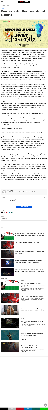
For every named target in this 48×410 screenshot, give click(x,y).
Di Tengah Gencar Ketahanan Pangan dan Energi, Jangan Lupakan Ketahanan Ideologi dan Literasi (33, 285)
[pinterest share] (7, 212)
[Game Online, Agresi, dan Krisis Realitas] (7, 245)
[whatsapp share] (12, 212)
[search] (46, 2)
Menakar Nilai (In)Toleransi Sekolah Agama (33, 309)
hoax (11, 223)
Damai (7, 223)
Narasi (8, 5)
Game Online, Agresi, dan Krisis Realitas (27, 242)
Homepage (3, 5)
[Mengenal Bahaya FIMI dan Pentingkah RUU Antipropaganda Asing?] (10, 335)
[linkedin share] (9, 212)
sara (17, 223)
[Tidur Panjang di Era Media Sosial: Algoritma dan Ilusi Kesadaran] (7, 254)
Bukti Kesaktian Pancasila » (40, 199)
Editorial (23, 330)
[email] (12, 409)
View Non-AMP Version (28, 360)
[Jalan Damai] (24, 2)
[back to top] (45, 405)
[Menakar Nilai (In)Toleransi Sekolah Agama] (10, 310)
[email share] (4, 212)
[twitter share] (2, 212)
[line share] (14, 212)
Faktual (22, 318)
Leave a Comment (24, 206)
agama (2, 223)
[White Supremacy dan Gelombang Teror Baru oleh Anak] (10, 322)
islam (14, 223)
